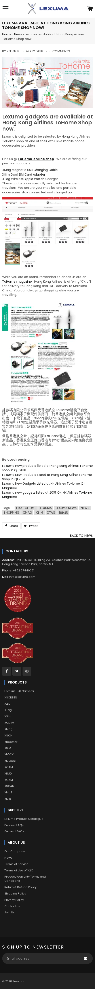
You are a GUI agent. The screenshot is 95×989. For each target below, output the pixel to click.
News (18, 34)
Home (6, 34)
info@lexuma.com (22, 577)
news (85, 508)
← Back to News (79, 535)
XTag (6, 179)
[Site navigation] (5, 9)
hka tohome (26, 508)
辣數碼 (63, 512)
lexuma (46, 508)
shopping (11, 512)
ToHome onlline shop (36, 159)
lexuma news (66, 508)
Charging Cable (46, 170)
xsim (39, 512)
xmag (27, 512)
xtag (51, 512)
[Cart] (89, 9)
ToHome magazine (17, 281)
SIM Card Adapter (32, 174)
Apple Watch (34, 179)
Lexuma (18, 981)
